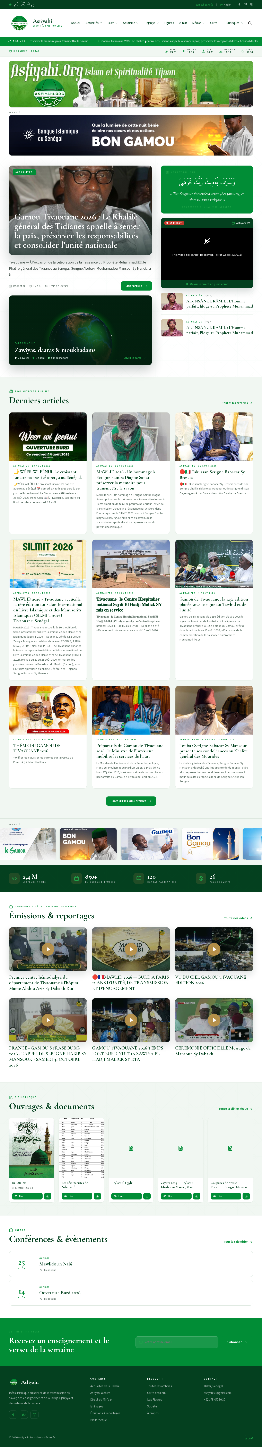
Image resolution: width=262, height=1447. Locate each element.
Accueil (75, 23)
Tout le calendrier (236, 1242)
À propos (153, 1413)
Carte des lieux (156, 1393)
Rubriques (232, 23)
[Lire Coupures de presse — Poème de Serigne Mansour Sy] (230, 1148)
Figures (169, 23)
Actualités (92, 23)
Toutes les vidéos (236, 918)
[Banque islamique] (131, 135)
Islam (111, 23)
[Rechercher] (250, 23)
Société (152, 1406)
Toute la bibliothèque (233, 1109)
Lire (21, 1196)
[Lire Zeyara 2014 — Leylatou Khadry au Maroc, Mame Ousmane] (180, 1148)
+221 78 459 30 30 (214, 1400)
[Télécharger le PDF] (47, 1196)
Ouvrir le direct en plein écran (209, 284)
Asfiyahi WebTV (100, 1393)
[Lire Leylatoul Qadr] (131, 1148)
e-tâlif (183, 23)
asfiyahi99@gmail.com (218, 1393)
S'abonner (234, 1342)
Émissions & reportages (105, 1413)
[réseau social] (239, 5)
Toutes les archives (235, 403)
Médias (196, 23)
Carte (213, 23)
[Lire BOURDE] (31, 1148)
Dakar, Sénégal (213, 1386)
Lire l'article (133, 286)
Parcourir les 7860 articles (128, 801)
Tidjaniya (149, 23)
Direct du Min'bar (101, 1400)
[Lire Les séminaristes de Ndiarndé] (81, 1148)
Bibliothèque (98, 1420)
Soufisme (129, 23)
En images (96, 1406)
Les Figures (154, 1400)
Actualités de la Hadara (105, 1386)
